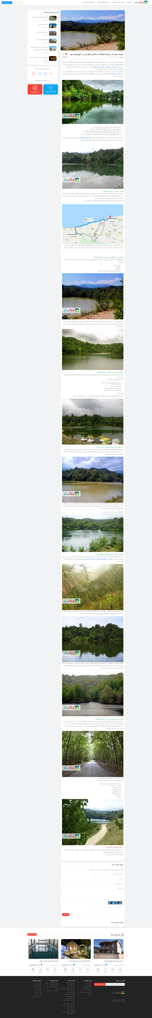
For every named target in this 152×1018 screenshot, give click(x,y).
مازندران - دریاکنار (37, 996)
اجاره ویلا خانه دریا (70, 992)
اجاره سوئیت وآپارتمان (70, 994)
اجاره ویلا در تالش (71, 1010)
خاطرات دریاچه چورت (115, 74)
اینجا (92, 74)
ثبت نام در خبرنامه (99, 984)
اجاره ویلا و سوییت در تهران (68, 1006)
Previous (122, 956)
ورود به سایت (19, 2)
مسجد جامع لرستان (43, 25)
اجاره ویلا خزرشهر (90, 559)
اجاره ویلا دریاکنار (87, 989)
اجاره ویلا (129, 2)
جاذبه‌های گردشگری (88, 2)
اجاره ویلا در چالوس (70, 996)
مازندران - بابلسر (37, 985)
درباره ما (89, 990)
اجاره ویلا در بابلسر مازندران (68, 1012)
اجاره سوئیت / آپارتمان (118, 2)
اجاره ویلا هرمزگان (70, 990)
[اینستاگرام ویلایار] (123, 1001)
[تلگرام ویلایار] (114, 1001)
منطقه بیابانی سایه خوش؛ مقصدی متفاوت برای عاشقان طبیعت (39, 48)
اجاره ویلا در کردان (70, 998)
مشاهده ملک (109, 947)
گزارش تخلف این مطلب (41, 80)
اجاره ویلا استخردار (70, 983)
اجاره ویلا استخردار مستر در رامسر (48, 961)
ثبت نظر (66, 914)
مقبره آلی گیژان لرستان (42, 40)
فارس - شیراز (38, 992)
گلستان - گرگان (37, 990)
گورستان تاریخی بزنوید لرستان (40, 17)
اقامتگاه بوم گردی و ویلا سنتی (68, 989)
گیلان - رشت (38, 989)
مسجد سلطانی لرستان (42, 32)
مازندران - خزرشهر (37, 987)
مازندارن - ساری (37, 983)
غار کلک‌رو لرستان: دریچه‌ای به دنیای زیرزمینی (39, 58)
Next (26, 956)
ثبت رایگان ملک (7, 2)
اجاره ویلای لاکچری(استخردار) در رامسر (79, 961)
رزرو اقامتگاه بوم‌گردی (103, 2)
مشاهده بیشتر (32, 934)
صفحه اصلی (88, 983)
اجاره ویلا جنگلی (71, 1013)
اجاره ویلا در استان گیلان (69, 1004)
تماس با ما (89, 985)
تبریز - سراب (38, 994)
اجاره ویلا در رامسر (70, 1008)
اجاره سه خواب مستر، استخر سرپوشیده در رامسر (109, 961)
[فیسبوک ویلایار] (119, 1001)
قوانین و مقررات (87, 987)
